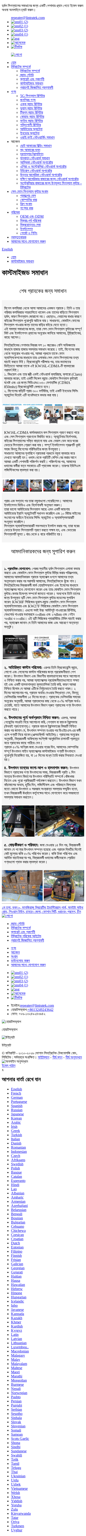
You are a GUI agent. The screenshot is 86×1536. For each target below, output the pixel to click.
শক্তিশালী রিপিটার (30, 125)
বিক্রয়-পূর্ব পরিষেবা (30, 221)
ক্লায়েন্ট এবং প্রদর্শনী (32, 79)
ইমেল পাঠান (8, 1066)
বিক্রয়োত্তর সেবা (30, 225)
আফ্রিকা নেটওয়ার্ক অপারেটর (36, 162)
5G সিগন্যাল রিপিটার (32, 96)
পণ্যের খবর (26, 208)
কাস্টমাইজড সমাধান (31, 83)
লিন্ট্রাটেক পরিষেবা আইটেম (26, 936)
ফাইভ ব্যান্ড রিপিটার (31, 121)
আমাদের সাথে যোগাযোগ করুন (28, 241)
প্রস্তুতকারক (18, 237)
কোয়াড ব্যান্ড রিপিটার (32, 117)
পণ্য (13, 92)
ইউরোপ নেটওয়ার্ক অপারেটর (36, 171)
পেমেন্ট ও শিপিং (28, 233)
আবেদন (15, 952)
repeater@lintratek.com (28, 18)
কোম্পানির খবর (28, 200)
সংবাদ (14, 956)
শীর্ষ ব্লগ (57, 1057)
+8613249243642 (40, 1010)
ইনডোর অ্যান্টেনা (29, 133)
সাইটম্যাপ (43, 1057)
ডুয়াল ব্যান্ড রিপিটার (31, 108)
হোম (13, 62)
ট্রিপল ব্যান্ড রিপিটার (31, 112)
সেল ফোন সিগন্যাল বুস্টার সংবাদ (29, 191)
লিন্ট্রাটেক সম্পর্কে (21, 67)
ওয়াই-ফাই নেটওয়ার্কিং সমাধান (37, 137)
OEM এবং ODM (32, 216)
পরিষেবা (15, 212)
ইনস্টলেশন (26, 229)
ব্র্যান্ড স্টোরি (26, 75)
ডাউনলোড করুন (20, 961)
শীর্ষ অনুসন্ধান (73, 1057)
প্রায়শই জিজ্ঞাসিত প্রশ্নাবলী (36, 87)
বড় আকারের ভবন (30, 150)
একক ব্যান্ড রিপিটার (31, 104)
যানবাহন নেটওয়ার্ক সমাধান (35, 158)
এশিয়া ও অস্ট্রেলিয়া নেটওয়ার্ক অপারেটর (43, 166)
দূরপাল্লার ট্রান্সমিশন (31, 154)
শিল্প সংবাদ (26, 204)
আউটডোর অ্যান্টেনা (31, 129)
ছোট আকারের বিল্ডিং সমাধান (36, 146)
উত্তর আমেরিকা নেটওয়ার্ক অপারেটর (41, 175)
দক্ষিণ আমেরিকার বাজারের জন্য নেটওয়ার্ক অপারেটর (49, 179)
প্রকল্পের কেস (28, 196)
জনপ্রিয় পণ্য (28, 100)
